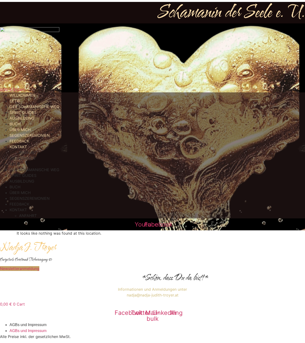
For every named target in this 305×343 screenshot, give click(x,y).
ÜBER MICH (20, 129)
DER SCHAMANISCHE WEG (34, 106)
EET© (15, 101)
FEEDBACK (19, 141)
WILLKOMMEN (22, 95)
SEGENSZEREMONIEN (30, 135)
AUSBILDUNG (22, 118)
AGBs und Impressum (28, 325)
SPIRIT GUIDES (23, 112)
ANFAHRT (28, 152)
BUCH (15, 123)
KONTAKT (18, 146)
